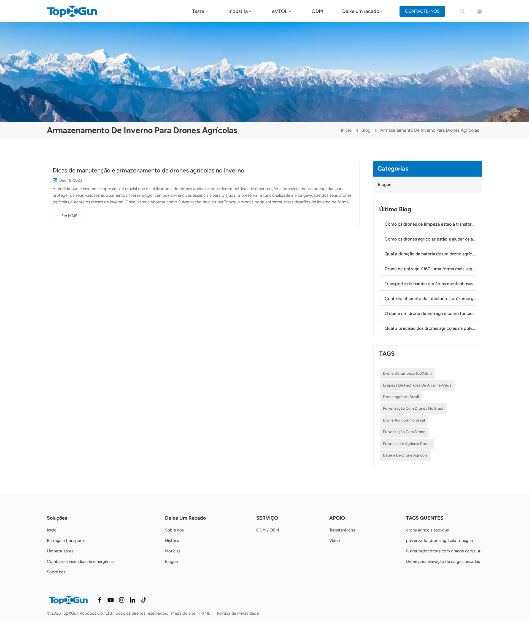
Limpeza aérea (60, 551)
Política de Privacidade (238, 613)
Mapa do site (183, 613)
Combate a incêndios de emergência (81, 561)
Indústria (238, 11)
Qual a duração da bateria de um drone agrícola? (430, 253)
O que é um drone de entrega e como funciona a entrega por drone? (430, 313)
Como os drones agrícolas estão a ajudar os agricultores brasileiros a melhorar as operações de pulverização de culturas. (430, 239)
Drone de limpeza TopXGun (407, 373)
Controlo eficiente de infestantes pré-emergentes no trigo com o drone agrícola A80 (430, 298)
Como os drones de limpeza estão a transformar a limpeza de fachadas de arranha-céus (430, 224)
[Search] (462, 11)
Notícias (172, 551)
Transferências (342, 530)
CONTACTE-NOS (422, 11)
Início (346, 130)
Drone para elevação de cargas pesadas (443, 561)
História (172, 540)
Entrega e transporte (66, 540)
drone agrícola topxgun (427, 530)
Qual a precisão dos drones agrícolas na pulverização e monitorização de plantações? (430, 328)
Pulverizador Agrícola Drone (407, 443)
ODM (317, 11)
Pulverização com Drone (404, 432)
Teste (198, 11)
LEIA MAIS (68, 216)
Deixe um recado (360, 11)
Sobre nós (56, 571)
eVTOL (279, 11)
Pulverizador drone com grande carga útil (444, 551)
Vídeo (334, 540)
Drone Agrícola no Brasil (404, 420)
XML (206, 613)
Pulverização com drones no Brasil (413, 408)
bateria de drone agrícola (405, 455)
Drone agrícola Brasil (401, 397)
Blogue (385, 184)
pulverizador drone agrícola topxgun (439, 540)
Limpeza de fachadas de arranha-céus (417, 385)
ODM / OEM (267, 530)
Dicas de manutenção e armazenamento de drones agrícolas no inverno (148, 170)
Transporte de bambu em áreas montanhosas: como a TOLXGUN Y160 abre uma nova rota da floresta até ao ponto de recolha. (430, 283)
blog (365, 130)
